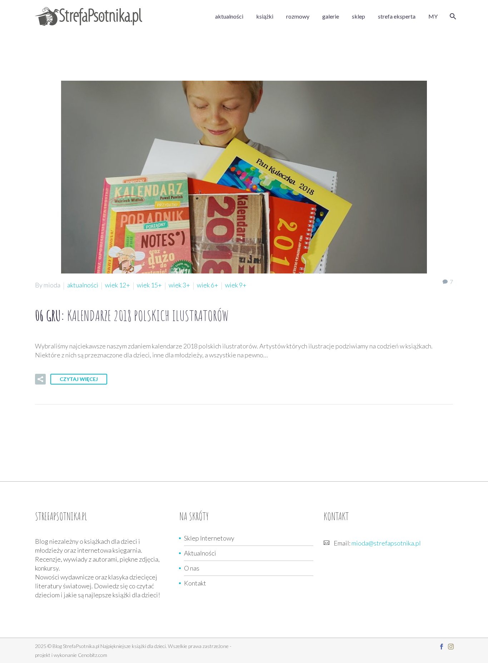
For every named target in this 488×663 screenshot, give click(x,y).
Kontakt (195, 583)
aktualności (229, 16)
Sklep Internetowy (209, 538)
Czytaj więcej (79, 379)
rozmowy (297, 16)
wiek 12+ (117, 285)
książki (264, 16)
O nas (191, 568)
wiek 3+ (179, 285)
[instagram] (451, 646)
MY (433, 16)
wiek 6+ (207, 285)
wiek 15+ (149, 285)
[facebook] (441, 646)
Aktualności (200, 553)
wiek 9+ (236, 285)
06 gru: (132, 315)
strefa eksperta (396, 16)
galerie (330, 16)
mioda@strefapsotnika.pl (386, 543)
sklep (358, 16)
